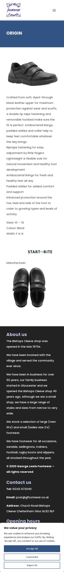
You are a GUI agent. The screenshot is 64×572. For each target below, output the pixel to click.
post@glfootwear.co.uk (32, 497)
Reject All (32, 565)
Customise (32, 557)
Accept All (32, 548)
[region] (32, 547)
